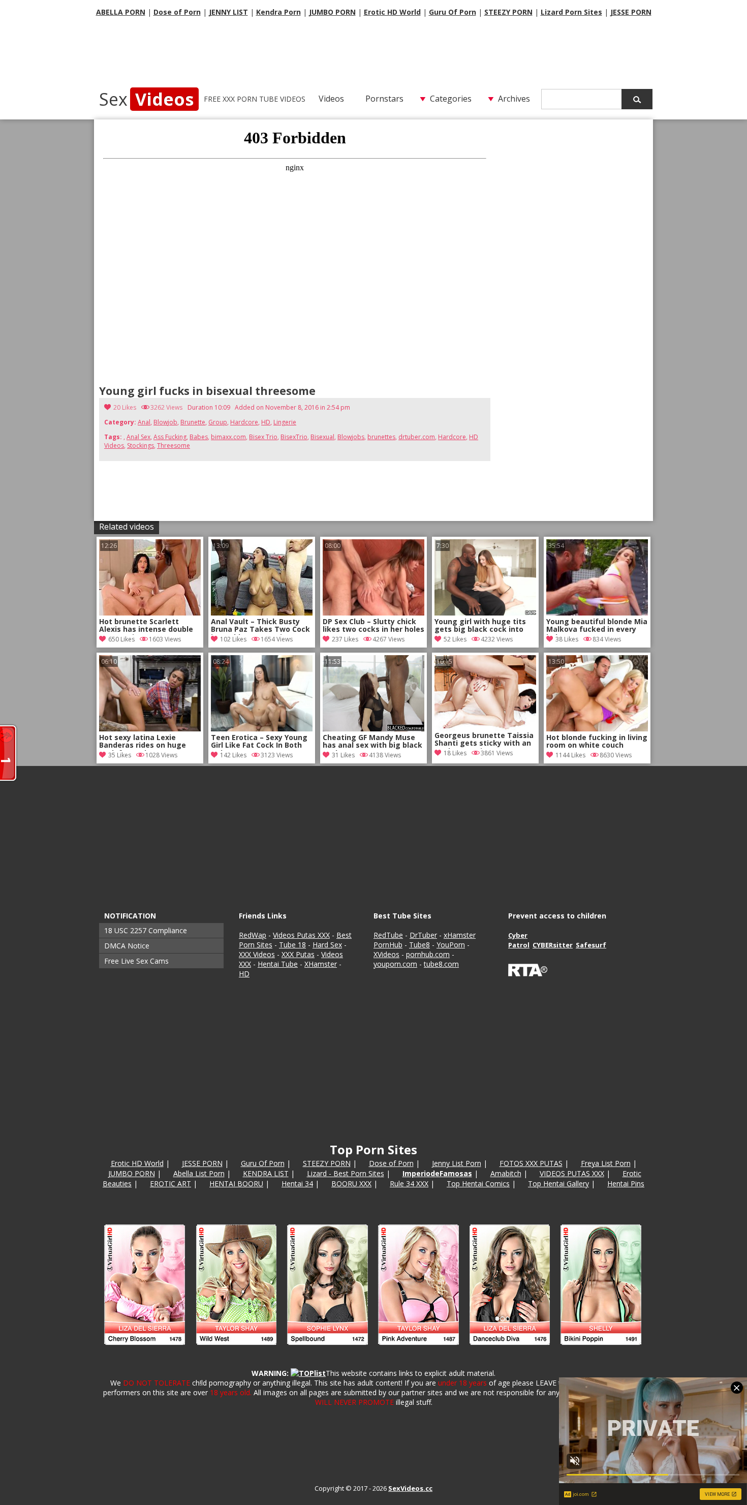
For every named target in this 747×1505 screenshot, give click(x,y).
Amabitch (505, 1173)
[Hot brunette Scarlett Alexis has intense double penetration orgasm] (150, 613)
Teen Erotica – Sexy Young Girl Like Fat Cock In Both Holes (259, 742)
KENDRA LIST (266, 1173)
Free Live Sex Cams (136, 961)
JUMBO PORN (332, 12)
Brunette (192, 422)
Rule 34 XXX (409, 1183)
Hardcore (244, 422)
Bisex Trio (263, 437)
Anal (144, 422)
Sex (146, 99)
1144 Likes (570, 755)
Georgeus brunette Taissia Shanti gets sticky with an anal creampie (484, 740)
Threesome (173, 445)
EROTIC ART (170, 1183)
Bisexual (322, 437)
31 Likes (343, 755)
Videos (331, 98)
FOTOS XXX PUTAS (531, 1163)
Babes (199, 437)
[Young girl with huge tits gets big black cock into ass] (485, 613)
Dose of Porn (177, 12)
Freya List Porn (606, 1163)
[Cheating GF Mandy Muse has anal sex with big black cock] (373, 728)
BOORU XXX (351, 1183)
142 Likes (233, 755)
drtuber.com (416, 437)
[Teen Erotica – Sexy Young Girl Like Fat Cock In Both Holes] (262, 728)
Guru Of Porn (452, 12)
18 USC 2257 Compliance (145, 930)
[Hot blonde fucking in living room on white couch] (597, 728)
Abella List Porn (199, 1173)
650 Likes (121, 639)
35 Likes (119, 755)
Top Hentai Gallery (558, 1183)
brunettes (381, 437)
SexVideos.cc (410, 1488)
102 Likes (233, 639)
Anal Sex (138, 437)
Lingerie (284, 422)
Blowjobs (350, 437)
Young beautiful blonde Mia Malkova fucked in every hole (596, 626)
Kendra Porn (278, 12)
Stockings (140, 445)
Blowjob (165, 422)
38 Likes (566, 639)
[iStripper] (373, 1349)
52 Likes (455, 639)
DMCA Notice (126, 945)
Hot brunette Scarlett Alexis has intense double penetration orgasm (146, 626)
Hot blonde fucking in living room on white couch (596, 741)
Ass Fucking (169, 437)
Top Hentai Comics (478, 1183)
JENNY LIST (228, 12)
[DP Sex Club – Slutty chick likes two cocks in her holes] (373, 613)
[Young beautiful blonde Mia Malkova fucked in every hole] (597, 613)
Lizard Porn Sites (571, 12)
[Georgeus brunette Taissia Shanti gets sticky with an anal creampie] (485, 693)
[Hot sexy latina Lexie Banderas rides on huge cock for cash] (150, 728)
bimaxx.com (228, 437)
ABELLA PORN (120, 12)
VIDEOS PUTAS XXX (572, 1173)
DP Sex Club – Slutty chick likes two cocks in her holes (373, 626)
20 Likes (124, 407)
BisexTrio (294, 437)
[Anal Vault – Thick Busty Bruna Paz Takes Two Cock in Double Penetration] (262, 613)
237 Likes (345, 639)
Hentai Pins (625, 1183)
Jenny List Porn (456, 1163)
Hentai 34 (297, 1183)
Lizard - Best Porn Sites (345, 1173)
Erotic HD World (392, 12)
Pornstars (384, 98)
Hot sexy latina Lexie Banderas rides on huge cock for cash (142, 742)
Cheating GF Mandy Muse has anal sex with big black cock (372, 742)
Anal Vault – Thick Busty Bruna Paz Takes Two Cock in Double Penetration (260, 626)
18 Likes (455, 753)
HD (265, 422)
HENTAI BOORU (236, 1183)
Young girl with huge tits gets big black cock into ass (480, 626)
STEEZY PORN (508, 12)
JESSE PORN (630, 12)
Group (217, 422)
